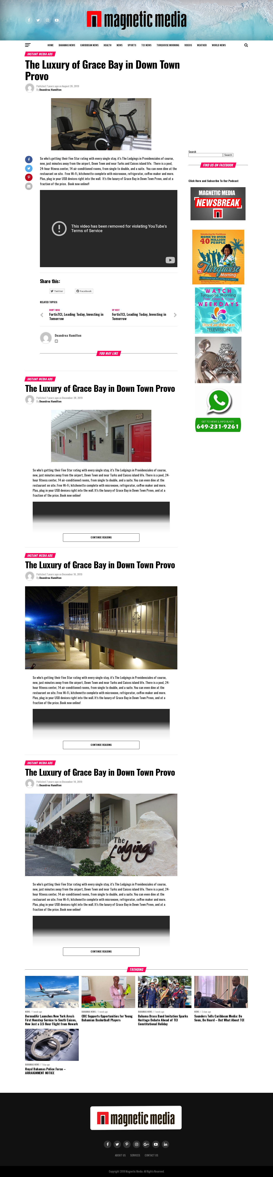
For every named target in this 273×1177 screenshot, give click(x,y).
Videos (188, 45)
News (119, 45)
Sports (132, 45)
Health (107, 45)
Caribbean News (89, 45)
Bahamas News (67, 45)
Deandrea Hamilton (50, 89)
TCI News (146, 45)
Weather (202, 45)
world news (219, 45)
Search (192, 152)
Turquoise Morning (168, 45)
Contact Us (151, 1155)
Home (50, 45)
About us (120, 1155)
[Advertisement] (211, 121)
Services (135, 1155)
